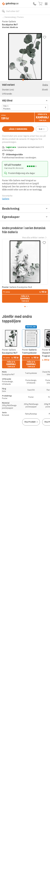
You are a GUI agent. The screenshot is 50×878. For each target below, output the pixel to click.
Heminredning (10, 17)
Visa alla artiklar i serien (33, 237)
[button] (25, 89)
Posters (20, 17)
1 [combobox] (40, 129)
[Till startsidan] (10, 3)
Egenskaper (11, 217)
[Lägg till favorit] (44, 37)
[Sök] (3, 11)
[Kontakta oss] (34, 3)
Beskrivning (10, 208)
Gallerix (5, 198)
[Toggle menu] (46, 4)
